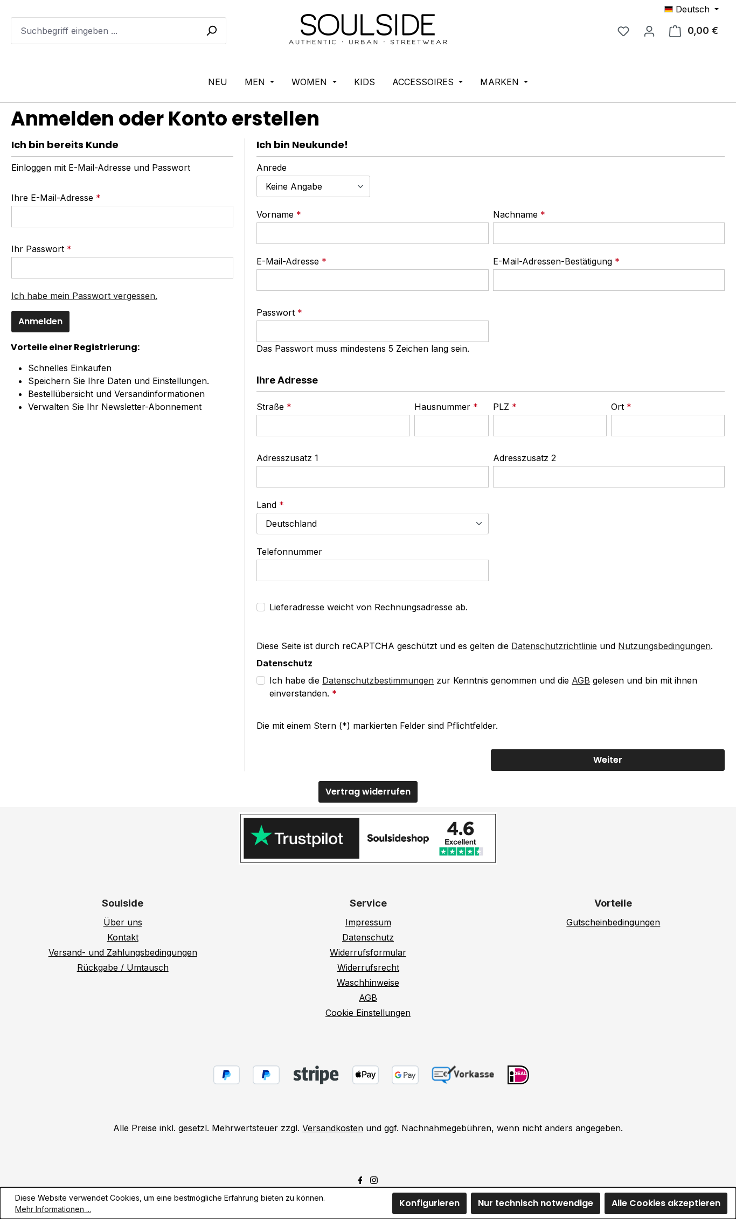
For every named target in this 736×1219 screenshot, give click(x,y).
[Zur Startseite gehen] (368, 28)
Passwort (276, 312)
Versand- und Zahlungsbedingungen (122, 952)
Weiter (607, 760)
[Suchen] (211, 30)
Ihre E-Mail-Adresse (53, 197)
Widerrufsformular (368, 952)
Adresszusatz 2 (524, 457)
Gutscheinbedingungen (613, 922)
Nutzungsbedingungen (664, 645)
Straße (271, 406)
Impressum (368, 922)
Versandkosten (332, 1128)
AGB (581, 680)
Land (267, 504)
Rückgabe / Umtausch (123, 967)
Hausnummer (443, 406)
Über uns (122, 922)
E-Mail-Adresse (289, 261)
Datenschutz (368, 937)
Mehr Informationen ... (53, 1209)
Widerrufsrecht (368, 967)
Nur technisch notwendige (535, 1203)
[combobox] (118, 31)
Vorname (276, 214)
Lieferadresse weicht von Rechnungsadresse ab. (368, 607)
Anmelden (40, 321)
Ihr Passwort (39, 248)
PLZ (502, 406)
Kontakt (122, 937)
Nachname (516, 214)
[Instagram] (374, 1179)
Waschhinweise (368, 982)
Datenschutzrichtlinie (554, 645)
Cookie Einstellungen (368, 1012)
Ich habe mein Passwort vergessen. (84, 295)
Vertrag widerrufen (368, 791)
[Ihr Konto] (649, 30)
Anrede (271, 167)
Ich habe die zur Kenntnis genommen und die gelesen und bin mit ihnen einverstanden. (483, 687)
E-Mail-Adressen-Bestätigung (554, 261)
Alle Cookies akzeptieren (666, 1203)
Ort (619, 406)
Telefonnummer (289, 551)
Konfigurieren (429, 1203)
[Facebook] (360, 1179)
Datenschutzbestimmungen (378, 680)
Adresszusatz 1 (287, 457)
